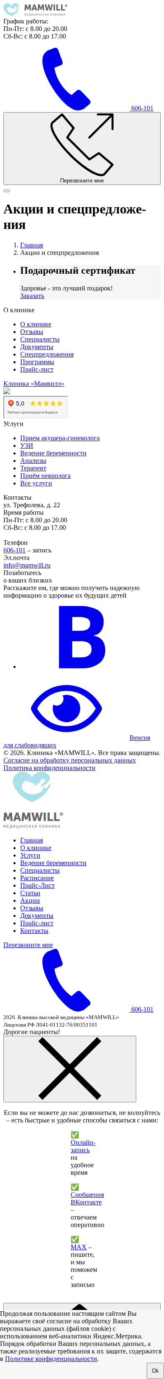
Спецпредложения (47, 354)
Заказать (32, 295)
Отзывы (31, 331)
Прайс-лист (36, 369)
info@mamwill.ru (26, 565)
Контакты (34, 930)
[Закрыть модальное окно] (69, 1069)
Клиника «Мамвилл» (33, 383)
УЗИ (26, 445)
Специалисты (40, 339)
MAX (79, 1247)
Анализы (33, 460)
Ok (155, 1371)
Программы (37, 361)
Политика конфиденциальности (49, 767)
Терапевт (33, 468)
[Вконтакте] (83, 666)
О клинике (35, 324)
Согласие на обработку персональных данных (69, 760)
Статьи (30, 892)
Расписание (37, 877)
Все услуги (36, 483)
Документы (36, 346)
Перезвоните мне (28, 944)
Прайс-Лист (37, 885)
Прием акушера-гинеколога (60, 438)
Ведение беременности (53, 453)
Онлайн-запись (83, 1146)
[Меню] (6, 191)
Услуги (30, 855)
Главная (31, 840)
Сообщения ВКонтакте (87, 1198)
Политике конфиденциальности (51, 1358)
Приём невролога (45, 475)
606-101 (14, 550)
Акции (30, 900)
